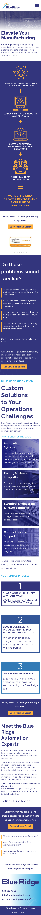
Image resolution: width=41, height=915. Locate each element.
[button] (37, 5)
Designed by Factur (20, 912)
